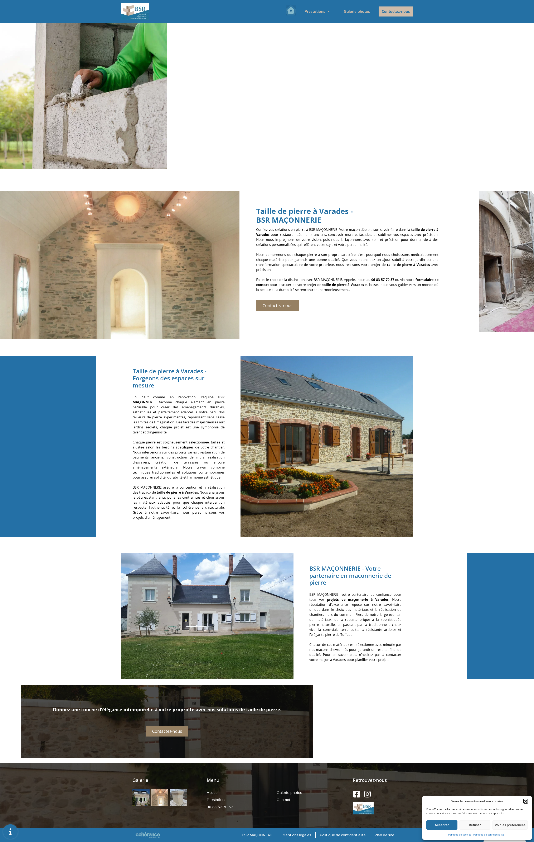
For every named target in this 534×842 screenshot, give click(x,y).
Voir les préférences (510, 825)
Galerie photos (357, 11)
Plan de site (384, 835)
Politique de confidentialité (488, 834)
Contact (283, 800)
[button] (526, 801)
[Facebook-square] (356, 794)
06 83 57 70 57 (220, 807)
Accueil (213, 793)
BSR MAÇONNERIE (258, 835)
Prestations (315, 11)
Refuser (475, 825)
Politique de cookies (459, 834)
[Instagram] (367, 794)
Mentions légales (296, 835)
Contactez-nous (396, 11)
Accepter (442, 825)
